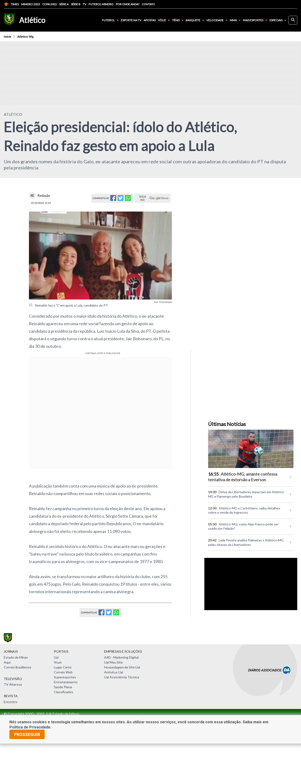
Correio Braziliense (17, 667)
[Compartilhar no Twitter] (120, 199)
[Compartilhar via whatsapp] (128, 199)
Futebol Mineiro (101, 4)
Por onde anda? (127, 4)
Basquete (193, 20)
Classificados (63, 692)
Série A (64, 4)
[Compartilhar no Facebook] (113, 199)
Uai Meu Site (113, 662)
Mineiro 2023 (30, 4)
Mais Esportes (253, 20)
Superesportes (65, 677)
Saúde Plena (63, 687)
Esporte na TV (131, 20)
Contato (148, 4)
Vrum (58, 662)
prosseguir (27, 734)
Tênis (176, 20)
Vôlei (162, 20)
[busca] (293, 20)
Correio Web (63, 672)
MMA (233, 20)
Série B (75, 4)
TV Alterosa (13, 684)
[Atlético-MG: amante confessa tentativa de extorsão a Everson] (250, 449)
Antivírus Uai (113, 672)
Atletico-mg (25, 36)
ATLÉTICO (13, 114)
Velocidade (215, 20)
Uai (56, 657)
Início (7, 36)
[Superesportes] (9, 20)
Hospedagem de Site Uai (122, 667)
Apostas (150, 20)
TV (84, 4)
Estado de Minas (16, 657)
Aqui (7, 662)
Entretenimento (66, 682)
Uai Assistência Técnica (121, 677)
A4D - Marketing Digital (121, 657)
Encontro (10, 702)
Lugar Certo (62, 667)
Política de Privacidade (29, 727)
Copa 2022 (49, 4)
